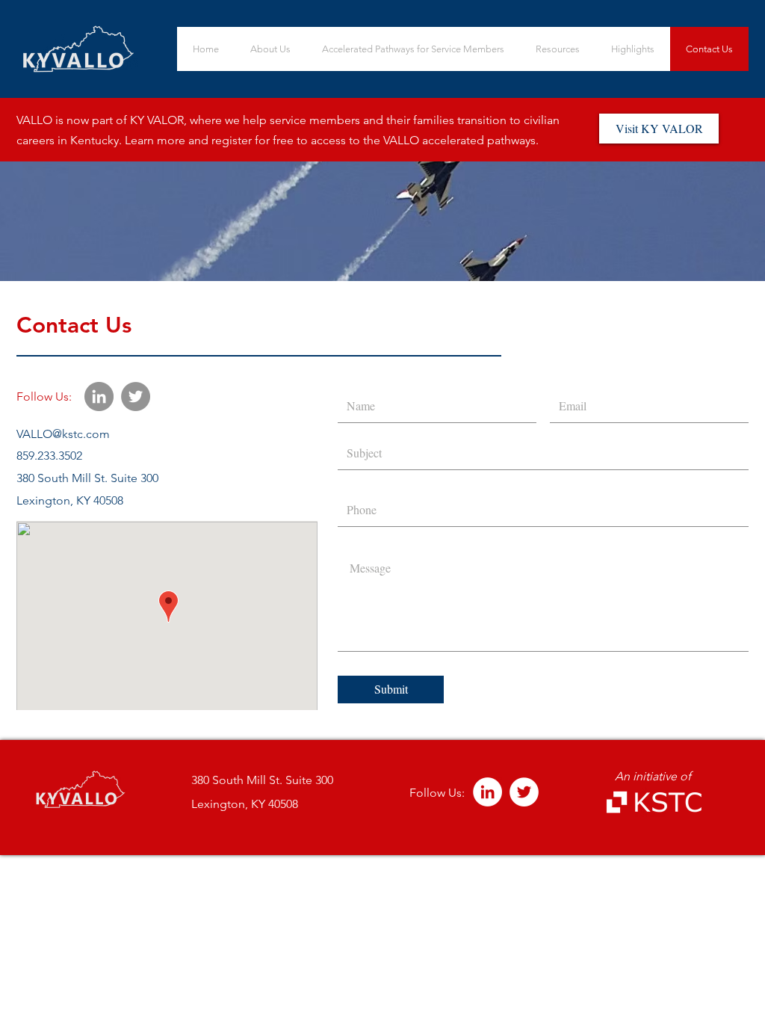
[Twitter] (135, 396)
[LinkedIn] (99, 396)
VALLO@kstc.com (63, 434)
